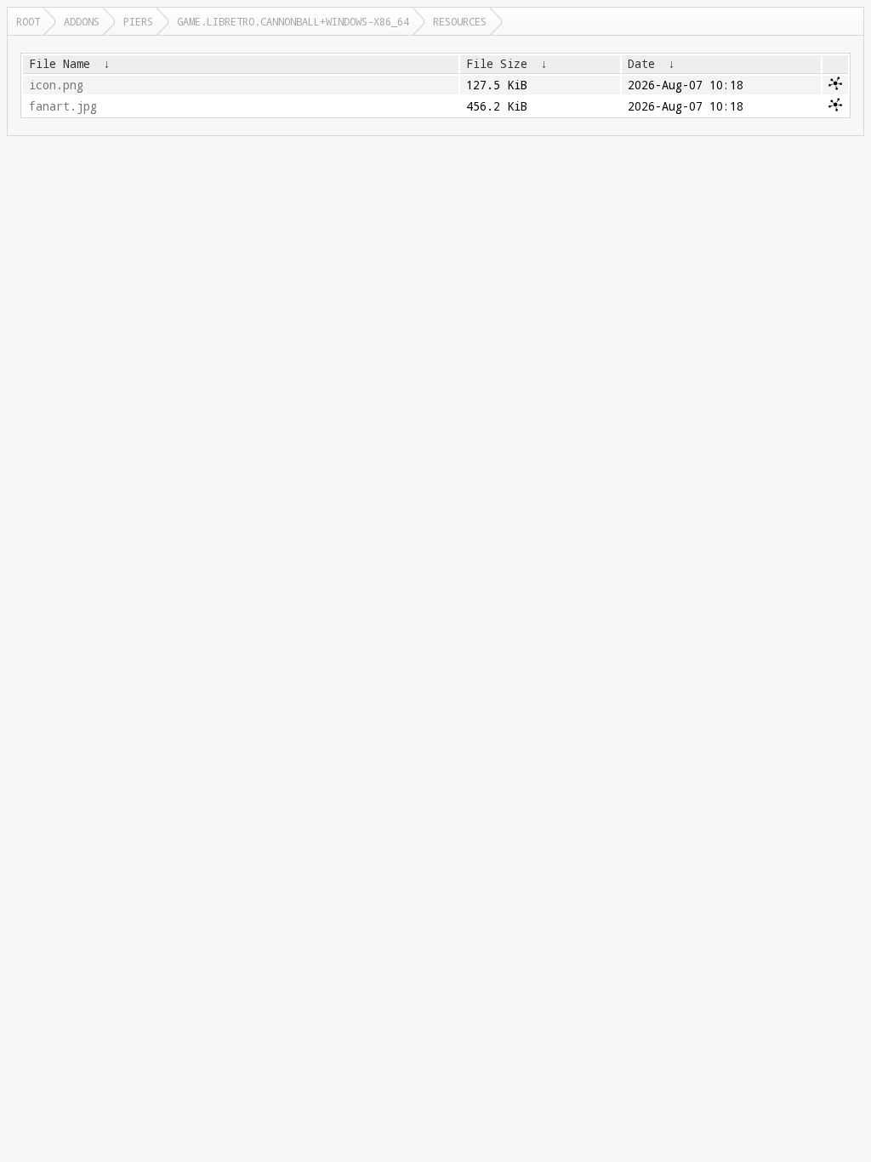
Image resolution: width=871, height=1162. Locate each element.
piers (138, 21)
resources (460, 21)
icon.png (56, 85)
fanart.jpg (63, 106)
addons (82, 21)
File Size (496, 63)
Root (28, 21)
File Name (59, 63)
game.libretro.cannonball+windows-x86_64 (293, 21)
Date (641, 63)
